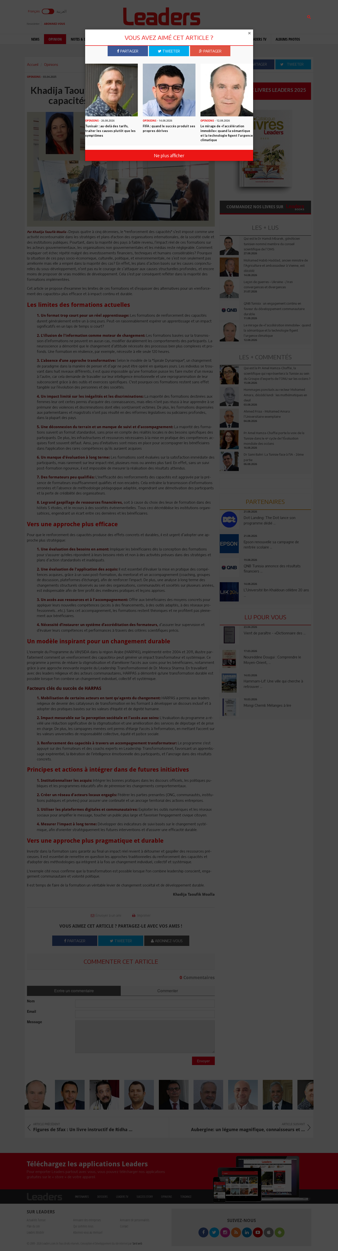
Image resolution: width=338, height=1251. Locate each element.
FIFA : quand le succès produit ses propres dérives (169, 128)
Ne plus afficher (169, 155)
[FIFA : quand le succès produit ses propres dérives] (169, 89)
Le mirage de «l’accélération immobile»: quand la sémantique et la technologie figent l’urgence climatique (226, 133)
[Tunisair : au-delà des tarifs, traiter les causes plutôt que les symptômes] (111, 89)
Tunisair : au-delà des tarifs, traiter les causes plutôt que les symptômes (110, 130)
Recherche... (231, 16)
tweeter (170, 51)
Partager (128, 51)
